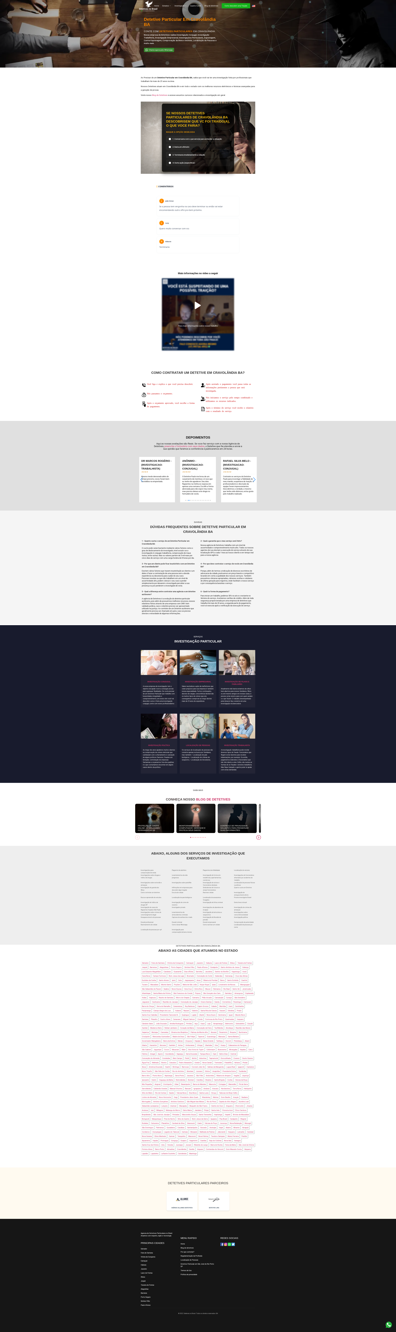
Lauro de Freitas (221, 963)
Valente (195, 1011)
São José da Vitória (246, 1145)
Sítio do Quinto (183, 1119)
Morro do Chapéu (182, 998)
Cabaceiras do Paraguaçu (238, 1045)
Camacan (247, 1002)
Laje (208, 1024)
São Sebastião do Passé (151, 989)
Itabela (214, 1006)
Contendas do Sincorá (214, 1149)
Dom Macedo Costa (234, 1149)
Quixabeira (171, 1128)
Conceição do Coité (204, 976)
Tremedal (218, 1063)
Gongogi (174, 1141)
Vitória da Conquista (175, 963)
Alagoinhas (164, 967)
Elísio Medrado (160, 1136)
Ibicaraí (213, 1032)
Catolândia (182, 1154)
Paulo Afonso (202, 967)
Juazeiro (199, 963)
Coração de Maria (187, 1028)
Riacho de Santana (166, 998)
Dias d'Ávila (188, 972)
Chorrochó (239, 1106)
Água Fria (145, 1063)
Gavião (191, 1149)
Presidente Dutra (229, 1071)
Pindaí (245, 1063)
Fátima (144, 1054)
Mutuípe (155, 1032)
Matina (215, 1097)
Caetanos (250, 1067)
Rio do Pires (211, 1102)
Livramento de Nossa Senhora (230, 985)
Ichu (163, 1145)
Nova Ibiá (227, 1141)
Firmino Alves (147, 1149)
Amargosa (239, 993)
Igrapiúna (197, 1089)
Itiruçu (213, 1093)
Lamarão (240, 1132)
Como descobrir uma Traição (236, 6)
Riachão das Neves (243, 1028)
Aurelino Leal (244, 1102)
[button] (254, 479)
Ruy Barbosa (190, 1006)
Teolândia (242, 1071)
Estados (165, 6)
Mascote (212, 1084)
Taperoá (201, 1037)
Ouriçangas (156, 1132)
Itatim (153, 1080)
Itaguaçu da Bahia (166, 1080)
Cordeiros (146, 1132)
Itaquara (231, 1132)
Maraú (180, 1041)
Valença (245, 967)
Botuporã (145, 1119)
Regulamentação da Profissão (191, 1256)
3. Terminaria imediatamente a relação (189, 155)
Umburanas (190, 1045)
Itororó (228, 1041)
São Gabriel (146, 1050)
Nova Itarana (147, 1136)
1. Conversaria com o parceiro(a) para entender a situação (197, 139)
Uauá (202, 1024)
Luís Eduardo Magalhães (151, 972)
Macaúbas (154, 985)
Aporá (160, 1054)
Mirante (236, 1128)
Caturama (155, 1123)
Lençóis (164, 1106)
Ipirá (173, 980)
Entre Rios (199, 989)
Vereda (170, 1145)
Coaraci (236, 1058)
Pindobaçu (238, 1041)
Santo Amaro (164, 980)
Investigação (179, 6)
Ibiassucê (191, 1123)
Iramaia (185, 1132)
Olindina (231, 1011)
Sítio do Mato (147, 1093)
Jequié (144, 967)
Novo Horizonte (165, 1097)
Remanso (217, 989)
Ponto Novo (157, 1076)
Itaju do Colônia (215, 1141)
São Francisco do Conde (182, 993)
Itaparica (145, 1032)
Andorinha (210, 1076)
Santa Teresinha (205, 1115)
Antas (180, 1045)
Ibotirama (222, 1015)
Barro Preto (159, 1149)
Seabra (166, 989)
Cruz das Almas (241, 976)
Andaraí (206, 1089)
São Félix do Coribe (162, 1071)
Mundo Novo (240, 1015)
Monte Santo (166, 985)
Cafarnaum (210, 1050)
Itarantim (153, 1045)
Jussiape (179, 1145)
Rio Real (226, 989)
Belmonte (229, 1024)
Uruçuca (188, 1041)
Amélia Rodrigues (176, 1024)
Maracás (221, 1037)
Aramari (173, 1106)
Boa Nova (193, 1093)
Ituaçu (223, 1045)
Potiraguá (164, 1141)
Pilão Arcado (207, 998)
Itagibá (236, 1076)
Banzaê (188, 1089)
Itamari (172, 1136)
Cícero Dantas (206, 1002)
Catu (180, 980)
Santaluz (228, 993)
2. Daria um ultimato (181, 147)
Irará (230, 1006)
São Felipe (191, 1037)
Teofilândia (218, 1028)
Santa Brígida (219, 1080)
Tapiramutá (213, 1058)
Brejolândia (146, 1115)
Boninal (191, 1080)
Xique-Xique (204, 985)
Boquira (233, 1032)
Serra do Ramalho (163, 1006)
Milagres (159, 1110)
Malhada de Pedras (207, 1132)
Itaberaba (218, 976)
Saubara (244, 1097)
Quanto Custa (195, 6)
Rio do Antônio (178, 1071)
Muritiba (222, 1006)
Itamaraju (229, 976)
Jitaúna (249, 1106)
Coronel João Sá (198, 1067)
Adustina (202, 1058)
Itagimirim (193, 1141)
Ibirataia (190, 1071)
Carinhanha (239, 1006)
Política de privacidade (189, 1274)
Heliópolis (248, 1089)
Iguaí (231, 1015)
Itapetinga (236, 972)
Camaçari (190, 963)
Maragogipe (245, 985)
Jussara (199, 1071)
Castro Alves (165, 1019)
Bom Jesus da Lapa (176, 976)
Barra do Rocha (216, 1145)
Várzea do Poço (211, 1123)
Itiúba (144, 998)
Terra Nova (237, 1089)
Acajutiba (216, 1071)
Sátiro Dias (223, 1054)
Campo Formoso (159, 976)
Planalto (154, 1019)
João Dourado (161, 1024)
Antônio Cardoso (177, 1102)
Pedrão (244, 1136)
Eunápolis (214, 967)
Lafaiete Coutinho (168, 1154)
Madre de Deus (178, 1037)
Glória (207, 1071)
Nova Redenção (236, 1123)
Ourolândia (169, 1054)
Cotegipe (222, 1084)
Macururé (192, 1136)
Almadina (170, 1149)
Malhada (155, 1063)
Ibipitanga (168, 1076)
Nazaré (186, 1011)
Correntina (226, 1002)
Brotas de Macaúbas (241, 1115)
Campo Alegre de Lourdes (163, 1011)
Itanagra (237, 1141)
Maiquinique (156, 1119)
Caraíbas (181, 1128)
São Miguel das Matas (195, 1102)
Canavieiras (177, 1006)
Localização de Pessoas (189, 1260)
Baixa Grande (208, 1041)
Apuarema (146, 1141)
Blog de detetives (211, 6)
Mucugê (248, 1123)
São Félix (199, 1076)
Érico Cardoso (240, 1110)
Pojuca (197, 993)
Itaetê (167, 1067)
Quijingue (185, 1015)
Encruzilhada (226, 1058)
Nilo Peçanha (147, 1084)
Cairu (250, 1050)
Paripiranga (146, 1011)
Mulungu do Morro (173, 1110)
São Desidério (239, 998)
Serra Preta (179, 1076)
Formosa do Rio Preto (213, 1019)
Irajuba (155, 1141)
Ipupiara (214, 1119)
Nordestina (225, 1089)
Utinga (199, 1045)
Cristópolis (167, 1084)
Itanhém (172, 1045)
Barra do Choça (148, 1006)
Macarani (175, 1050)
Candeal (250, 1132)
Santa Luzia (203, 1093)
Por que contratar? (187, 1252)
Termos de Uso (186, 1270)
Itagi (175, 1097)
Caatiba (203, 1141)
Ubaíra (144, 1045)
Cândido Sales (147, 1024)
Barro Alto (146, 1076)
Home (183, 1244)
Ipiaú (214, 985)
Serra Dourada (191, 1054)
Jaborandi (221, 1132)
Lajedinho (154, 1154)
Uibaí (176, 1084)
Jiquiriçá (245, 1076)
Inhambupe (146, 993)
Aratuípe (213, 1128)
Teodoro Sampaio (218, 1136)
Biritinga (176, 1067)
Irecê (244, 972)
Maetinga (193, 1154)
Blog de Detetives (159, 95)
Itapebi (227, 1115)
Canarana (176, 1019)
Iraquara (240, 1019)
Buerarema (222, 1050)
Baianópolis (185, 1084)
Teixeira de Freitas (244, 963)
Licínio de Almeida (149, 1097)
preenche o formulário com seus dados (184, 446)
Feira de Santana (157, 963)
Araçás (236, 1097)
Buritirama (243, 1032)
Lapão (194, 1015)
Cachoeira (156, 1002)
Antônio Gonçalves (160, 1102)
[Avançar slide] (258, 837)
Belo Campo (177, 1058)
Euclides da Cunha (149, 980)
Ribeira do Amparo (224, 1076)
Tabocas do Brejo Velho (228, 1093)
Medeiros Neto (156, 1028)
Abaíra (228, 1128)
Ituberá (178, 1011)
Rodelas (145, 1123)
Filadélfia (228, 1063)
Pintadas (175, 1115)
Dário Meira (187, 1110)
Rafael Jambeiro (171, 1028)
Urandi (197, 1063)
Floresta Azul (227, 1110)
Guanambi (178, 972)
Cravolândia (181, 1149)
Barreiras (153, 967)
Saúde (171, 1093)
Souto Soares (247, 1058)
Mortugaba (146, 1102)
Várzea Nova (181, 1093)
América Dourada (155, 1067)
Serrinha (199, 972)
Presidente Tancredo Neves (170, 1015)
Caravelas (164, 1032)
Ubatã (201, 1015)
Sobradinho (240, 1024)
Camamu (195, 998)
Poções (177, 985)
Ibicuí (144, 1067)
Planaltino (165, 1123)
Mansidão (232, 1084)
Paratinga (237, 1002)
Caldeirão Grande (160, 1089)
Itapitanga (218, 1115)
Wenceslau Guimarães (161, 1037)
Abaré (247, 1041)
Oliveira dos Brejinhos (179, 1032)
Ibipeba (243, 1050)
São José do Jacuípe (161, 1115)
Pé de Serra (243, 1084)
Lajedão (145, 1154)
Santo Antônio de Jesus (230, 967)
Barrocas (185, 1067)
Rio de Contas (160, 1093)
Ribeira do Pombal (210, 980)
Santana (145, 1019)
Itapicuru (152, 998)
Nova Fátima (203, 1136)
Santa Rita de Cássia (209, 1011)
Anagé (152, 1054)
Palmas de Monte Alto (199, 1032)
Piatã (187, 1058)
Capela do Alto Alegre (227, 1102)
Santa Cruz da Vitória (150, 1145)
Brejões (208, 1080)
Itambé (144, 1028)
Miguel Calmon (189, 1019)
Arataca (145, 1110)
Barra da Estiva (169, 1041)
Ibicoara (163, 1045)
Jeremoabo (246, 989)
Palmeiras (160, 1128)
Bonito (164, 1063)
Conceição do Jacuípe (189, 1002)
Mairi (184, 1050)
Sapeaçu (180, 1054)
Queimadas (229, 1019)
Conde (200, 1019)
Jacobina (208, 972)
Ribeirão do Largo (201, 1145)
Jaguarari (145, 1002)
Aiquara (200, 1149)
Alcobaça (229, 1028)
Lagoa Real (230, 1067)
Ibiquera (247, 1149)
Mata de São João (190, 985)
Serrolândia (146, 1089)
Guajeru (184, 1141)
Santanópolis (192, 1128)
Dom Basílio (225, 1097)
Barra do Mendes (199, 1084)
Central (233, 1054)
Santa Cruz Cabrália (149, 1015)
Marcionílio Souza (189, 1115)
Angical (157, 1084)
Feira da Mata (230, 1145)
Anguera (229, 1106)
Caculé (250, 1024)
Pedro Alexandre (185, 1063)
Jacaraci (190, 1076)
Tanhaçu (219, 1041)
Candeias (167, 972)
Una (216, 1045)
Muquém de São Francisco (200, 1106)
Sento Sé (235, 989)
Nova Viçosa (176, 989)
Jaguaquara (189, 980)
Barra (222, 980)
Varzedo (203, 1128)
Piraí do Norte (169, 1119)
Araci (199, 980)
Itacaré (222, 1011)
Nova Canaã (207, 1063)
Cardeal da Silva (178, 1123)
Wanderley (206, 1097)
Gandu (217, 1002)
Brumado (190, 976)
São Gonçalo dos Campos (213, 993)
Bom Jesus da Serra (200, 1119)
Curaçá (229, 998)
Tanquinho (181, 1136)
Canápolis (234, 1119)
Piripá (206, 1110)
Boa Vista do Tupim (196, 1050)
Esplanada (249, 993)
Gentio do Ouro (217, 1106)
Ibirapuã (245, 1128)
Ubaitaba (208, 1045)
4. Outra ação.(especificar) (184, 163)
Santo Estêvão (233, 980)
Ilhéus (232, 963)
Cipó (214, 1054)
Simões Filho (189, 967)
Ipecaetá (145, 1080)
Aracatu (215, 1089)
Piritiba (189, 1024)
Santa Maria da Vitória (162, 993)
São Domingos (147, 1128)
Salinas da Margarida (215, 1067)
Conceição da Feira (204, 1028)
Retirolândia (180, 1080)
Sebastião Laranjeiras (150, 1106)
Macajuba (183, 1106)
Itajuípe (197, 1041)
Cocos (166, 1050)
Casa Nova (146, 976)
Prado (239, 1011)
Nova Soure (211, 1015)
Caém (199, 1123)
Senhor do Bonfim (222, 972)
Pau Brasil (223, 1119)
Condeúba (166, 1058)
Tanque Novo (205, 1054)
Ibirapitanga (218, 1024)
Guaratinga (211, 1037)
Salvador (145, 963)
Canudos (172, 1063)
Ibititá (194, 1058)
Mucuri (208, 989)
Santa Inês (215, 1110)
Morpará (193, 1132)
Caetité (244, 980)
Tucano (145, 985)
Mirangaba (233, 1050)
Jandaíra (198, 1110)
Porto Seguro (176, 967)
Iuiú (152, 1110)
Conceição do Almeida (150, 1058)
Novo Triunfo (147, 1071)
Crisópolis (146, 1037)
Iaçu (196, 1024)
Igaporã (241, 1067)
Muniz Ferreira (233, 1136)
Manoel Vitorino (176, 1089)
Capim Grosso (203, 1006)
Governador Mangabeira (151, 1041)
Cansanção (219, 998)
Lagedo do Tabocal (171, 1132)
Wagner (243, 1119)
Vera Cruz (188, 989)
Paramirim (223, 1032)
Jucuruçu (223, 1123)
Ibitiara (237, 1063)
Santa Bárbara (233, 1037)
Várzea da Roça (241, 1080)
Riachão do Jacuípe (170, 1002)
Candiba (199, 1080)
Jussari (188, 1145)
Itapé (221, 1128)
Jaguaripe (157, 1050)
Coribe (229, 1080)
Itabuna (209, 963)
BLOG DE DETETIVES (213, 799)
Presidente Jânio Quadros (190, 1097)
